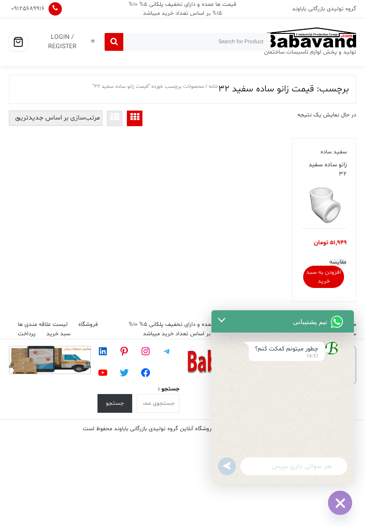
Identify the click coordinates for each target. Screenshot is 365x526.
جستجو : (168, 389)
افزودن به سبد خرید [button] (323, 276)
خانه (213, 86)
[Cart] (18, 42)
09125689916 (28, 8)
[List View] (114, 118)
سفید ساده (333, 152)
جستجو (115, 403)
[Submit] (114, 42)
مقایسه (337, 262)
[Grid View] (134, 118)
